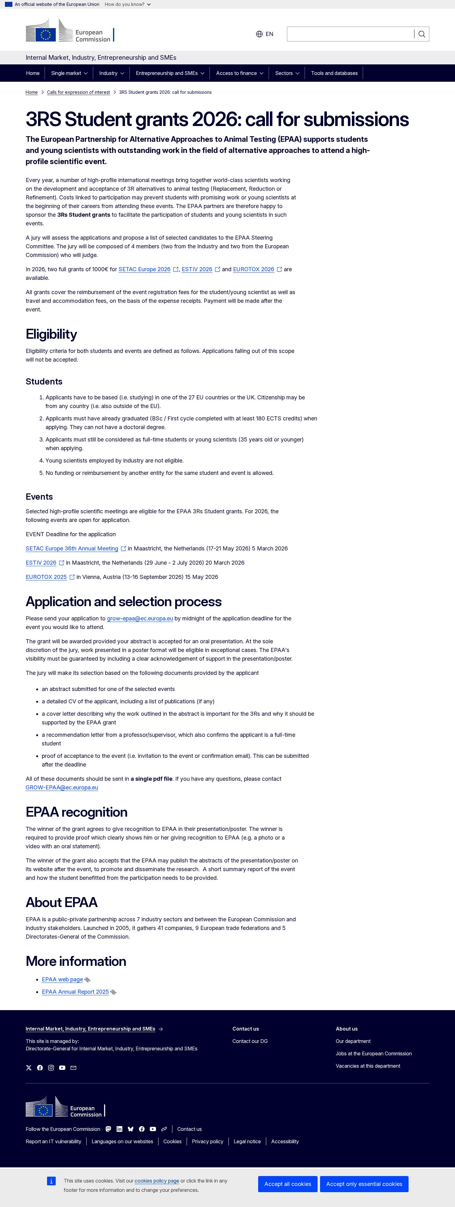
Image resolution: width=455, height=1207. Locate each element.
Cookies (172, 1141)
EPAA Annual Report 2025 (75, 991)
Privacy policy (207, 1141)
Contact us (189, 1129)
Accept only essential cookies (364, 1184)
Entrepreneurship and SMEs (167, 73)
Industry (108, 73)
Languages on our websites (122, 1141)
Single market (66, 73)
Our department (353, 1041)
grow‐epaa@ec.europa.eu (140, 618)
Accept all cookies (287, 1184)
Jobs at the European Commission (374, 1053)
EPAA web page (62, 979)
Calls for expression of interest (78, 92)
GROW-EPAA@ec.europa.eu (62, 787)
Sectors (284, 73)
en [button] (269, 34)
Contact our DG (250, 1041)
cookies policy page (157, 1181)
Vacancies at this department (368, 1066)
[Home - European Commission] (76, 31)
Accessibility (285, 1141)
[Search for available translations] (87, 980)
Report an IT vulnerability (53, 1141)
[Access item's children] (87, 73)
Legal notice (247, 1141)
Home (33, 73)
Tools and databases (334, 73)
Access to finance (236, 73)
